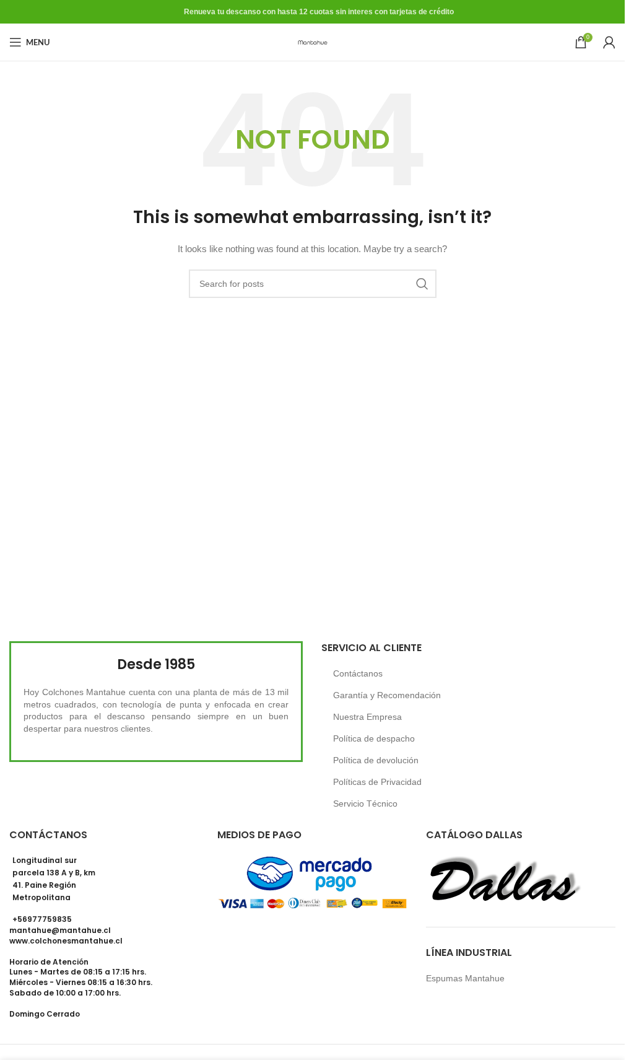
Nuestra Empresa (367, 717)
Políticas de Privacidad (377, 782)
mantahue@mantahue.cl (60, 930)
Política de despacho (374, 738)
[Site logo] (312, 41)
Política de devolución (376, 760)
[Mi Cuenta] (609, 42)
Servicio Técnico (365, 803)
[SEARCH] (422, 283)
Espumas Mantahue (465, 978)
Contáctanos (358, 673)
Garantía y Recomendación (387, 695)
